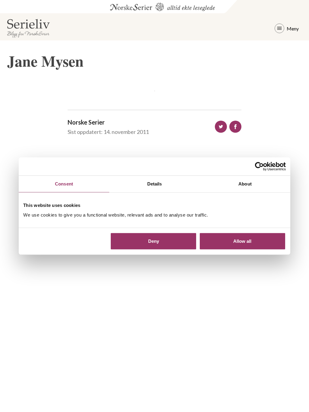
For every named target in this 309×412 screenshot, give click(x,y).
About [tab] (245, 183)
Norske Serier (86, 122)
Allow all (242, 240)
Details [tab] (154, 183)
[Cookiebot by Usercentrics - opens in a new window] (259, 166)
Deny (153, 240)
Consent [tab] (64, 183)
